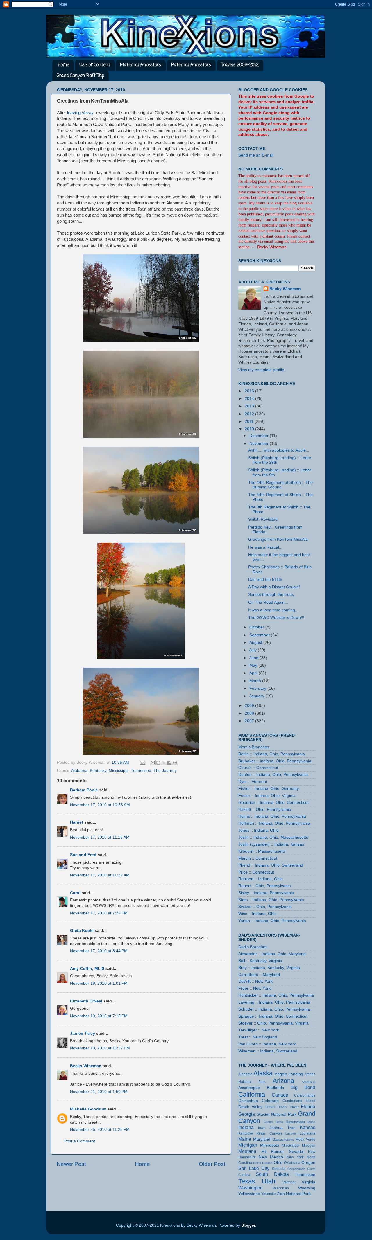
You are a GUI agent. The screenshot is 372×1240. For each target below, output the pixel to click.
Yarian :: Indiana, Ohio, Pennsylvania (272, 921)
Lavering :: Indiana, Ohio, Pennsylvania (274, 1002)
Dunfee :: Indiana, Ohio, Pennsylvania (273, 774)
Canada (280, 1094)
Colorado (270, 1101)
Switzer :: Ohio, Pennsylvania (265, 907)
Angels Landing (289, 1074)
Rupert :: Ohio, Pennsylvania (264, 886)
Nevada (296, 1151)
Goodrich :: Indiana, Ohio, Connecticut (273, 802)
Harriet (76, 822)
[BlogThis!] (158, 762)
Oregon (308, 1162)
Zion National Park (294, 1194)
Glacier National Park (276, 1114)
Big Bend (303, 1087)
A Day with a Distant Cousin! (274, 587)
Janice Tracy (82, 1033)
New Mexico (271, 1157)
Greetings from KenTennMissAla (278, 539)
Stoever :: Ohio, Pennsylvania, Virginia (273, 1023)
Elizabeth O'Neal (86, 1001)
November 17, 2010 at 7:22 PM (99, 913)
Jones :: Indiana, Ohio (258, 830)
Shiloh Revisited (263, 519)
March (255, 681)
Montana (247, 1151)
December (259, 436)
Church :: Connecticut (258, 767)
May (253, 665)
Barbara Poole (84, 790)
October (257, 627)
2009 (250, 705)
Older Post (212, 1164)
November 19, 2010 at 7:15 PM (99, 1016)
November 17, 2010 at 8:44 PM (99, 951)
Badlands (275, 1088)
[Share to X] (164, 762)
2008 (250, 713)
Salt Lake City (253, 1168)
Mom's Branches (253, 747)
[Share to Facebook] (169, 762)
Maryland (261, 1139)
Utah (268, 1181)
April (254, 673)
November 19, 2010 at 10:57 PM (100, 1048)
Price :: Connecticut (256, 872)
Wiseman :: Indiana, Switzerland (267, 1051)
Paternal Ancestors (191, 65)
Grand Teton (273, 1122)
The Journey (165, 770)
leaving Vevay (80, 112)
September (260, 635)
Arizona (283, 1080)
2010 (250, 429)
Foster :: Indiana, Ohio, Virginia (267, 795)
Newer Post (71, 1164)
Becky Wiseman (85, 1066)
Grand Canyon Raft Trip (80, 76)
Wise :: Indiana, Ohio (257, 914)
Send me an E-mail (255, 155)
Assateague (249, 1088)
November (259, 443)
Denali (270, 1107)
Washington (250, 1187)
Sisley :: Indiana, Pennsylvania (266, 893)
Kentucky (98, 770)
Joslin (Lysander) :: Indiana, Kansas (271, 844)
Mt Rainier (272, 1151)
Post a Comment (79, 1141)
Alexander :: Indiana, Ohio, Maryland (272, 954)
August (256, 642)
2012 (250, 414)
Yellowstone (249, 1194)
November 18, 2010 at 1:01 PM (99, 983)
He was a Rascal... (265, 547)
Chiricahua (248, 1101)
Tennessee (141, 770)
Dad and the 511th (265, 579)
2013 (250, 406)
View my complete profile (261, 370)
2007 (250, 721)
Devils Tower (288, 1107)
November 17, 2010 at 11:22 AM (100, 875)
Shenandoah (296, 1169)
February (258, 688)
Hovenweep (295, 1122)
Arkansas (308, 1081)
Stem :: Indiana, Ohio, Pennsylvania (271, 900)
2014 (250, 398)
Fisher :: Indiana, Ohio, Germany (268, 788)
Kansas (307, 1127)
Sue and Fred (83, 855)
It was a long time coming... (273, 610)
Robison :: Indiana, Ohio (260, 879)
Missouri (308, 1146)
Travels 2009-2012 (240, 65)
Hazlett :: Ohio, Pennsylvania (264, 809)
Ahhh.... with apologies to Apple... (278, 450)
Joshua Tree (282, 1128)
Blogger (248, 1225)
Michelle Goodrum (88, 1109)
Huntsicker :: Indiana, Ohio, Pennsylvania (276, 995)
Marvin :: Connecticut (257, 858)
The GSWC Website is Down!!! (276, 617)
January (257, 696)
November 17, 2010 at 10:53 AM (100, 805)
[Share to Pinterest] (175, 762)
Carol (75, 893)
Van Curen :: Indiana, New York (267, 1044)
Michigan (247, 1145)
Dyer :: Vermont (252, 781)
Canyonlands (304, 1095)
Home (63, 65)
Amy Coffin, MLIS (87, 968)
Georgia (246, 1114)
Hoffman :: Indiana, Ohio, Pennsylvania (274, 823)
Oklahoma (292, 1163)
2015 (250, 391)
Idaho (311, 1122)
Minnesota (269, 1145)
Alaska (263, 1073)
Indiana (246, 1127)
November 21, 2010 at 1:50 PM (99, 1092)
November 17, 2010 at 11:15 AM (100, 837)
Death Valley (250, 1107)
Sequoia (278, 1169)
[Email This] (153, 762)
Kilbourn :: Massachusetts (262, 851)
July (253, 650)
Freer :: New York (254, 988)
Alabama (79, 770)
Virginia (308, 1182)
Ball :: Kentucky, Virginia (260, 961)
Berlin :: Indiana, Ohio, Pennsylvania (271, 754)
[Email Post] (142, 762)
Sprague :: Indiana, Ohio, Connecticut (272, 1016)
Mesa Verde (305, 1139)
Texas (246, 1181)
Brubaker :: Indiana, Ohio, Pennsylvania (274, 761)
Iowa (262, 1128)
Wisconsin (281, 1188)
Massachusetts (283, 1139)
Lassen (290, 1133)
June (254, 658)
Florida (308, 1106)
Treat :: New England (257, 1037)
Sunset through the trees (271, 594)
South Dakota (272, 1174)
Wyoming (306, 1188)
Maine (244, 1139)
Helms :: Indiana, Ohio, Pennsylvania (272, 816)
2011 (250, 421)
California (251, 1094)
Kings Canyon (269, 1133)
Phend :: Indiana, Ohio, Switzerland (270, 865)
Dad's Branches (252, 947)
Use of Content (94, 65)
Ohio (278, 1162)
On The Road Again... (268, 602)
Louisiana (307, 1133)
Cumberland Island (298, 1101)
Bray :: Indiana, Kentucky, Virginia (269, 968)
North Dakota (262, 1162)
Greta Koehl (82, 930)
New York (295, 1157)
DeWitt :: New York (255, 981)
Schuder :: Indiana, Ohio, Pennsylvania (274, 1009)
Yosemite (268, 1194)
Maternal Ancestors (140, 65)
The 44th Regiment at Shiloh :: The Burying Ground (280, 484)
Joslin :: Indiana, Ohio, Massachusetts (273, 837)
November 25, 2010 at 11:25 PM (100, 1129)
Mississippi (118, 770)
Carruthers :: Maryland (259, 975)
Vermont (289, 1182)
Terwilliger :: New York (258, 1030)
